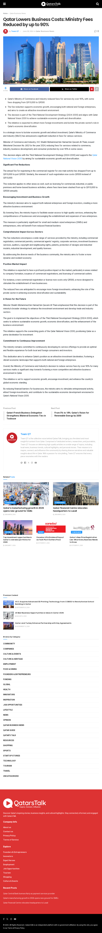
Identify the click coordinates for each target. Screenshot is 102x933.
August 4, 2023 (21, 616)
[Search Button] (97, 4)
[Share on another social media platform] (97, 89)
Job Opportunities (12, 704)
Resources (8, 740)
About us (7, 827)
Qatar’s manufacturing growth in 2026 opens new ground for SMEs (23, 509)
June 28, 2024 (28, 31)
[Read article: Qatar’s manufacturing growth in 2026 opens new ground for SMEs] (26, 493)
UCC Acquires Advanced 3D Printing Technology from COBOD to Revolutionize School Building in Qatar (54, 602)
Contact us (8, 831)
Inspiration (9, 699)
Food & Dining (10, 669)
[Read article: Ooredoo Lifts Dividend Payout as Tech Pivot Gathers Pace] (51, 527)
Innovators (9, 694)
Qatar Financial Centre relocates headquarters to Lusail (70, 509)
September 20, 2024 (23, 608)
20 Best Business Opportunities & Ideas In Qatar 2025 (39, 613)
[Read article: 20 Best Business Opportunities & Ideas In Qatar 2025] (8, 615)
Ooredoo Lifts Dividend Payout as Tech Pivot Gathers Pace (50, 538)
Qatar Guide (9, 730)
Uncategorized (11, 776)
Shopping (8, 745)
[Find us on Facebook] (3, 919)
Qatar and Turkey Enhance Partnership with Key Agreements (43, 623)
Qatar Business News (18, 13)
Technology (9, 760)
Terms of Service (11, 839)
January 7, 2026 (10, 545)
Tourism (7, 765)
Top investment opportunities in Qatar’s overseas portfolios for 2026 (17, 539)
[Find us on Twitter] (7, 919)
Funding (7, 679)
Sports (7, 750)
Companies (10, 503)
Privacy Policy (9, 835)
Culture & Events (12, 654)
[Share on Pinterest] (92, 89)
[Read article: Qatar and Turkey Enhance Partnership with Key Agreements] (8, 626)
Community (9, 643)
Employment (9, 664)
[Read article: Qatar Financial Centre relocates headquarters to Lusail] (76, 493)
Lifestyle (8, 710)
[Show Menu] (4, 4)
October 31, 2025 (44, 543)
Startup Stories (11, 755)
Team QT (15, 31)
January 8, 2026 (10, 515)
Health (6, 689)
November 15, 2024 (23, 626)
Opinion (7, 720)
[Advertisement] (51, 570)
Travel (6, 771)
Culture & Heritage (13, 659)
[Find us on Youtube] (15, 919)
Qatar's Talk (9, 735)
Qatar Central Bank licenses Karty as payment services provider (29, 893)
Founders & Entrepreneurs (17, 674)
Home (5, 13)
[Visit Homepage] (51, 4)
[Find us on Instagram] (11, 919)
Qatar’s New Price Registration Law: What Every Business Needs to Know (84, 539)
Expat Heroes (9, 860)
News (41, 532)
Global (8, 532)
